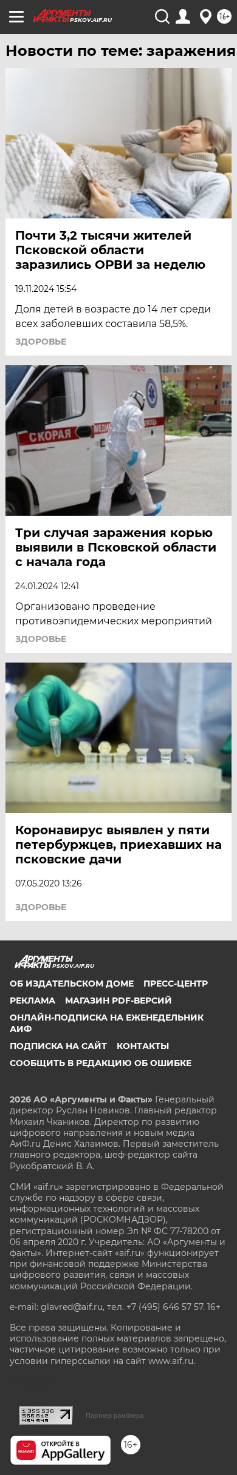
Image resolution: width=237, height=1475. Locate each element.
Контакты (143, 1046)
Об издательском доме (72, 983)
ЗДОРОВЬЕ (40, 341)
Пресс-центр (175, 983)
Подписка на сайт (58, 1046)
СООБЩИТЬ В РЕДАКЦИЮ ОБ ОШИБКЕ (100, 1063)
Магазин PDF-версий (118, 1000)
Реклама (32, 1000)
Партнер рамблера (114, 1415)
